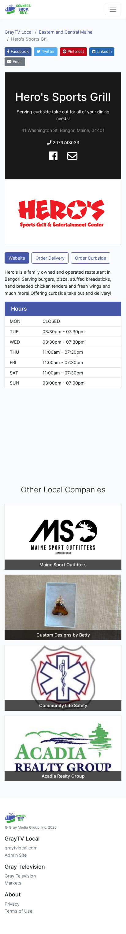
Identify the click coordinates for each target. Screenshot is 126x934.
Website (17, 258)
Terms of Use (18, 911)
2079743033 (65, 142)
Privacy (12, 904)
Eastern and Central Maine (65, 32)
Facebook (19, 51)
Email (16, 61)
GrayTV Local (18, 32)
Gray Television (20, 875)
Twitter (48, 51)
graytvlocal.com (21, 847)
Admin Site (16, 855)
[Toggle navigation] (113, 9)
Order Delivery (50, 258)
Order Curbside (90, 258)
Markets (13, 882)
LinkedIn (103, 51)
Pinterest (75, 51)
